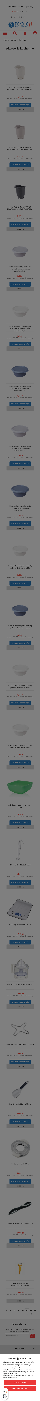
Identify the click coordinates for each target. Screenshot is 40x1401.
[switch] (5, 1396)
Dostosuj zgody (20, 1382)
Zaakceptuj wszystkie (20, 1388)
